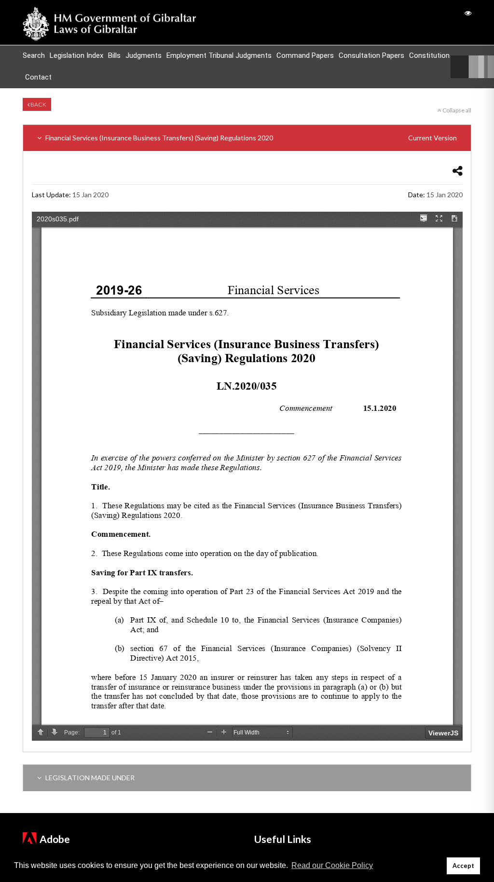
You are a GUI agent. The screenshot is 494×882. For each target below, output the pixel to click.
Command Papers (305, 55)
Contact (38, 77)
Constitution (429, 55)
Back (37, 104)
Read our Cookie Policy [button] (332, 865)
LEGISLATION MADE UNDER (89, 777)
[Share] (458, 170)
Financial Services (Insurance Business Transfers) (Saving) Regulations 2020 (250, 138)
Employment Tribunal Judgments (219, 55)
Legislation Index (76, 55)
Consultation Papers (371, 55)
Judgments (143, 55)
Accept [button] (463, 865)
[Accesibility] (468, 13)
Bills (114, 55)
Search (34, 55)
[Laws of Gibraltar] (109, 22)
